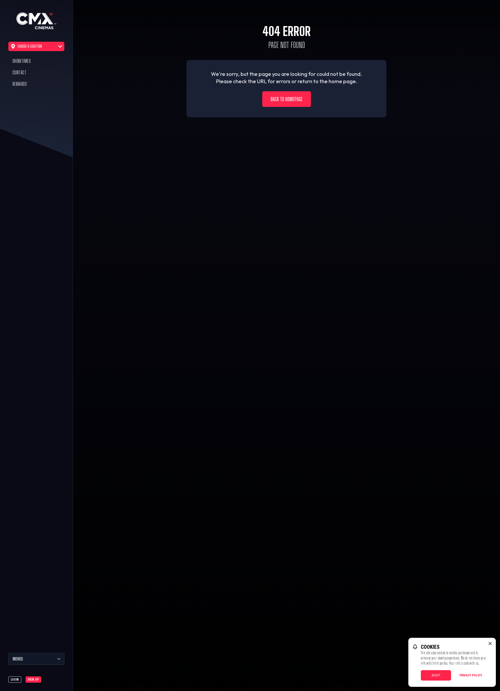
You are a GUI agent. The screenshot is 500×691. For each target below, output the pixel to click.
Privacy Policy (470, 675)
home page (342, 81)
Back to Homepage (287, 99)
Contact (19, 72)
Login (15, 679)
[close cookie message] (490, 643)
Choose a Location (30, 46)
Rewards (19, 84)
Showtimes (21, 61)
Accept (436, 675)
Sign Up (33, 679)
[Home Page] (36, 21)
